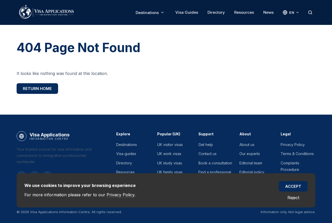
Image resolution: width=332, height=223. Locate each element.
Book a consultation (215, 163)
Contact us (207, 153)
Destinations (147, 12)
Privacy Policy (293, 144)
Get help (205, 144)
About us (246, 144)
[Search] (310, 12)
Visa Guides (186, 12)
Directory (216, 12)
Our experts (249, 153)
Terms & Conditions (297, 153)
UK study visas (169, 163)
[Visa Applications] (46, 12)
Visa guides (126, 153)
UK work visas (169, 153)
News (268, 12)
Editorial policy (251, 172)
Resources (244, 12)
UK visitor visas (170, 144)
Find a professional (214, 172)
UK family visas (170, 172)
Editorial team (250, 163)
